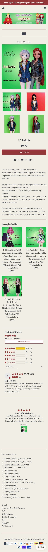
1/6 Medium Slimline (10, 473)
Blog (3, 520)
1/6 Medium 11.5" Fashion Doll (15, 467)
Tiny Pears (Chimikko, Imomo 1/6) (16, 497)
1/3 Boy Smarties (9, 494)
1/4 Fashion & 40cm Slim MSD (14, 479)
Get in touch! (7, 526)
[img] (18, 374)
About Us (5, 523)
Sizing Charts (7, 514)
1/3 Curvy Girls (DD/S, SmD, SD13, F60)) (18, 482)
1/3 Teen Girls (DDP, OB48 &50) (15, 488)
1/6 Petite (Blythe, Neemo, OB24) (15, 464)
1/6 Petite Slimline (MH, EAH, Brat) (16, 458)
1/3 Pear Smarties (9, 485)
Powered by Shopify (38, 539)
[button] (10, 348)
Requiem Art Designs (23, 539)
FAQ (3, 511)
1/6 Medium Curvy (9, 470)
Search (4, 505)
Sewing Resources (9, 517)
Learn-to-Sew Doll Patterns (13, 508)
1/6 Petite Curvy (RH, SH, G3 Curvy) (16, 461)
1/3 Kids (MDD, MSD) (10, 491)
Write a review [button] (24, 341)
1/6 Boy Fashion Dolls (11, 476)
